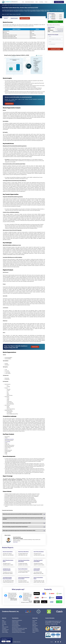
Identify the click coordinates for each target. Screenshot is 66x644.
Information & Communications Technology (19, 628)
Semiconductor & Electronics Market (18, 629)
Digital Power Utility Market (23, 551)
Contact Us (4, 621)
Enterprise (53, 18)
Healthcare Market (15, 621)
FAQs (3, 625)
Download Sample (9, 103)
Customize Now (35, 346)
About (3, 620)
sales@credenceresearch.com (58, 31)
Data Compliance (35, 629)
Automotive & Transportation (17, 620)
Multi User (53, 16)
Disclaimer (34, 624)
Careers (33, 621)
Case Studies (34, 620)
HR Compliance (35, 628)
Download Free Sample (55, 49)
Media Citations (35, 625)
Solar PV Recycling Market (39, 551)
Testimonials (4, 624)
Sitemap (33, 632)
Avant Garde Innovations (9, 439)
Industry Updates (5, 632)
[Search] (53, 2)
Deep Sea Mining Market (22, 568)
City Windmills (7, 441)
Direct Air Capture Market (8, 551)
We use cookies (4, 638)
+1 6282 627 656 (60, 30)
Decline (8, 641)
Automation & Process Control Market (18, 632)
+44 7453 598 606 (60, 28)
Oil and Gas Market (15, 624)
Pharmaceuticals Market (16, 625)
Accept (3, 641)
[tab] (6, 18)
